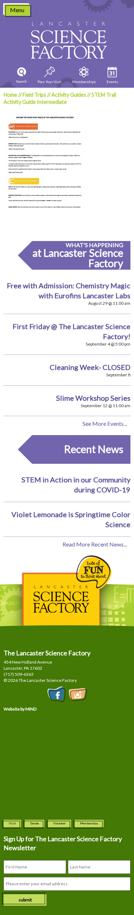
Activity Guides (68, 95)
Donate (34, 823)
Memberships (89, 823)
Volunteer (59, 823)
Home (10, 95)
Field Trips (34, 95)
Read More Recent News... (95, 544)
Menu (17, 9)
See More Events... (105, 423)
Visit (12, 823)
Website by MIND (20, 709)
